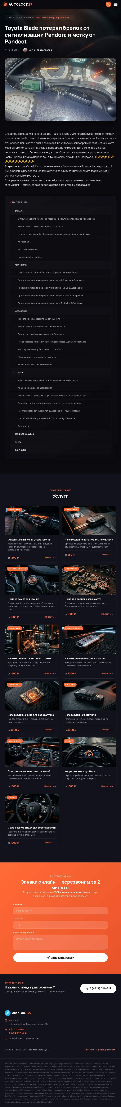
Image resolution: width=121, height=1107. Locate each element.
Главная (11, 17)
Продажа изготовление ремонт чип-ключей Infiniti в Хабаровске (50, 303)
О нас (18, 442)
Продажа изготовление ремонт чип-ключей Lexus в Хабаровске (50, 288)
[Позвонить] (108, 4)
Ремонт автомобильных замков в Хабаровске (41, 334)
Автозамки (23, 241)
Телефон (18, 918)
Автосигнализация (27, 249)
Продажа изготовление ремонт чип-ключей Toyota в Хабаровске (51, 280)
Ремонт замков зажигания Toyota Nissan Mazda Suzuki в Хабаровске (52, 341)
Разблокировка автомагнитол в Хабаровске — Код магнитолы (49, 410)
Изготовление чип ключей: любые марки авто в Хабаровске (48, 272)
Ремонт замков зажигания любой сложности (40, 226)
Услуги (19, 372)
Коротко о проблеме (24, 932)
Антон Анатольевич (40, 50)
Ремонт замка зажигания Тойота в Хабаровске (41, 326)
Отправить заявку (62, 957)
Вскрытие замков (25, 17)
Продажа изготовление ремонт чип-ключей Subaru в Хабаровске (51, 295)
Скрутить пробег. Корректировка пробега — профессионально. (50, 403)
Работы (19, 211)
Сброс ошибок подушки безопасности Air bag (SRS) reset (47, 418)
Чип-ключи (21, 264)
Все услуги (23, 426)
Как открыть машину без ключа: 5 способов (40, 349)
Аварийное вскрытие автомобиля (35, 364)
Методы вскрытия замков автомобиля (37, 357)
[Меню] (116, 4)
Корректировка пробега (30, 257)
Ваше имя (18, 904)
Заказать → (50, 557)
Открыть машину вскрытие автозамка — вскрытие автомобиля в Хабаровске (56, 219)
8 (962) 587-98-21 (18, 1032)
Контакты (20, 449)
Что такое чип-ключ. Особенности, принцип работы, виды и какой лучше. (55, 234)
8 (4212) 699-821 (100, 988)
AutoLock (21, 1013)
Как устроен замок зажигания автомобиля (39, 319)
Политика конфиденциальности (100, 1049)
